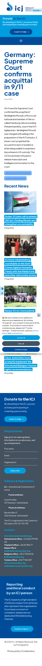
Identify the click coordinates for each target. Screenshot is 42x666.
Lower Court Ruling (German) (15, 178)
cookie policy (16, 333)
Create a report (21, 629)
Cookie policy (28, 651)
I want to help (20, 31)
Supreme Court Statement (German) (18, 173)
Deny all (21, 343)
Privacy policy (13, 651)
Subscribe (15, 470)
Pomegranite (22, 645)
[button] (39, 315)
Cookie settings (21, 349)
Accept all (21, 338)
